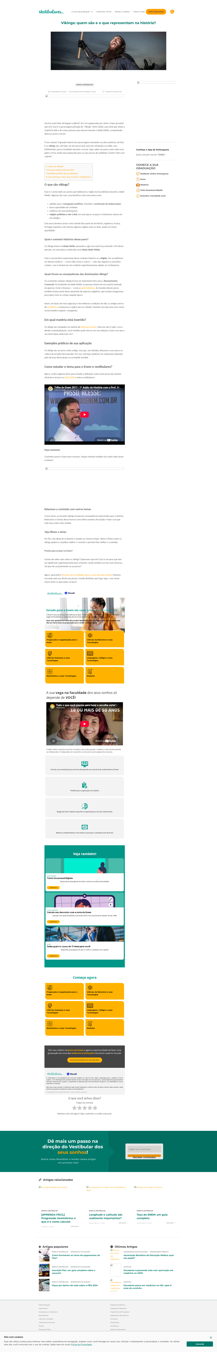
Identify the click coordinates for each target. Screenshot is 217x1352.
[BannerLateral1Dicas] (156, 109)
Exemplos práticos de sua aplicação (62, 173)
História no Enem (88, 327)
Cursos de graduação (80, 12)
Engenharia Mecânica (118, 1308)
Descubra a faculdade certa (153, 196)
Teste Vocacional (156, 12)
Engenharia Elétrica (117, 1305)
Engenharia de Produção (119, 1312)
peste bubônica (88, 288)
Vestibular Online (103, 12)
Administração (44, 1305)
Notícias (127, 1267)
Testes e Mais (139, 12)
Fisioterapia (114, 1322)
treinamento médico (159, 1252)
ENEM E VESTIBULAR (84, 85)
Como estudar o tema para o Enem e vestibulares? (68, 177)
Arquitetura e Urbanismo (48, 1312)
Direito (41, 1326)
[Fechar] (211, 1338)
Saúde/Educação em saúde (136, 1252)
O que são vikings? (55, 166)
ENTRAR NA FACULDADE (80, 1252)
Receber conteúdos (144, 1156)
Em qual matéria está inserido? (60, 170)
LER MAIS (75, 1226)
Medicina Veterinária (118, 1329)
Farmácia (114, 1319)
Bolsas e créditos (122, 12)
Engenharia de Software (119, 1315)
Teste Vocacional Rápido (151, 190)
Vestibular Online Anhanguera (154, 174)
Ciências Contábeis (46, 1319)
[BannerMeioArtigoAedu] (84, 487)
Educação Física (45, 1329)
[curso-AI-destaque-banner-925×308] (84, 108)
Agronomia (43, 1308)
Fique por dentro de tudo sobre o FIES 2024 (75, 1285)
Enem (143, 179)
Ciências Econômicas (47, 1322)
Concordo (200, 1344)
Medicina (144, 185)
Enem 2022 (70, 377)
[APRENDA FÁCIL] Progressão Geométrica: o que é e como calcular (58, 1218)
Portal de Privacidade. (81, 1344)
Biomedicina (43, 1315)
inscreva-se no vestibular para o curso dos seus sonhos (87, 575)
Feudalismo (52, 307)
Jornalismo (114, 1326)
